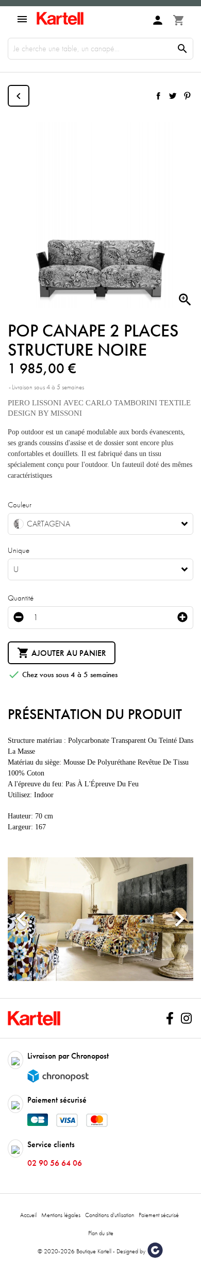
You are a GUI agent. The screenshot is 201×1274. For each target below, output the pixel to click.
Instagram (186, 1018)
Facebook (169, 1018)
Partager (158, 96)
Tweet (172, 96)
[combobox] (100, 524)
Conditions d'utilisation (109, 1215)
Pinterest (187, 96)
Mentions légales (60, 1215)
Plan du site (100, 1233)
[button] (22, 919)
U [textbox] (16, 569)
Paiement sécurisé (159, 1215)
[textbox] (92, 524)
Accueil (28, 1215)
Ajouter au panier (61, 653)
